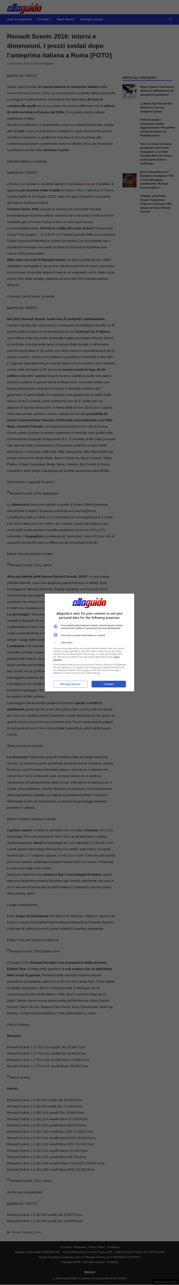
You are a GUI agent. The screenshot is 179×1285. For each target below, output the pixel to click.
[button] (89, 642)
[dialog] (89, 642)
